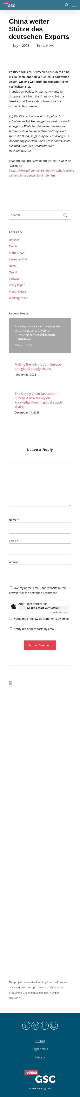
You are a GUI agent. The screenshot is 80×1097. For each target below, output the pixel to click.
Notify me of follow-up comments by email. (42, 619)
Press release (17, 291)
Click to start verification (43, 607)
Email (13, 541)
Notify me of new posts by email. (35, 629)
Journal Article (18, 259)
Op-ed (13, 272)
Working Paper (18, 298)
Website (14, 562)
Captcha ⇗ (59, 612)
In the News (45, 45)
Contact (40, 1041)
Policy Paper (17, 285)
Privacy (40, 1057)
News (12, 265)
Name (14, 520)
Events (13, 246)
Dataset (14, 240)
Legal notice (40, 1049)
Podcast (14, 278)
